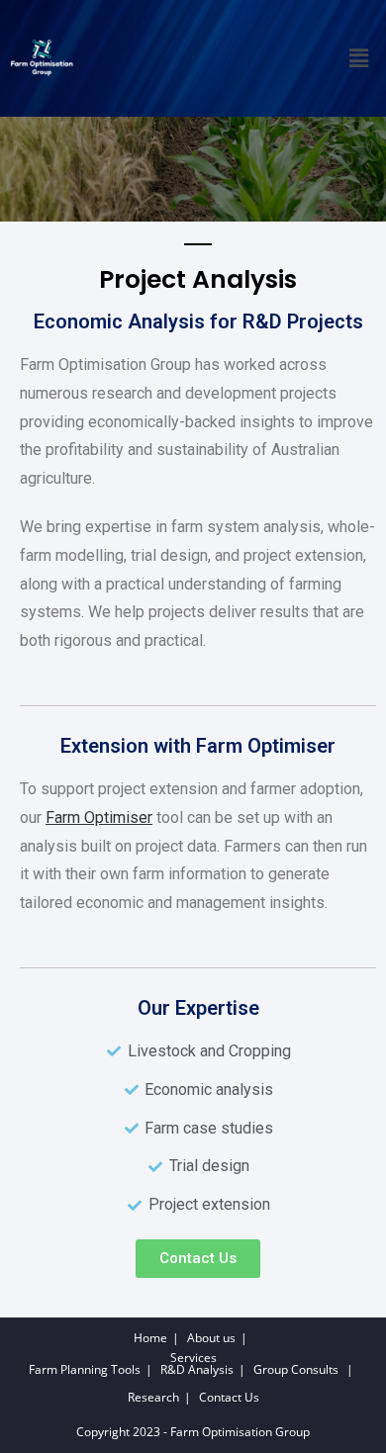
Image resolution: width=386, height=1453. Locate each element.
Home (150, 1337)
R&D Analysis (197, 1369)
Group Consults (295, 1369)
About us (211, 1337)
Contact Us (229, 1397)
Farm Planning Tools (85, 1369)
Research (153, 1397)
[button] (359, 58)
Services (193, 1357)
